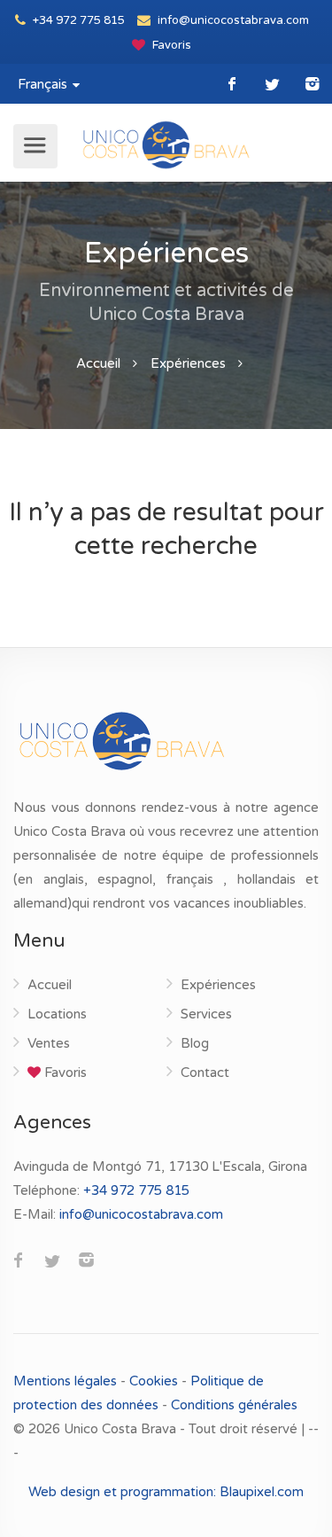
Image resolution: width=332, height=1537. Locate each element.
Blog (195, 1043)
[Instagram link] (312, 84)
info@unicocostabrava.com (232, 20)
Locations (57, 1014)
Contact (205, 1073)
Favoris (170, 45)
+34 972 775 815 (77, 20)
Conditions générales (234, 1405)
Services (206, 1014)
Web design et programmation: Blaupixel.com (166, 1492)
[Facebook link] (232, 84)
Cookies (153, 1381)
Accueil (98, 363)
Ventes (48, 1043)
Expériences (188, 363)
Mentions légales (66, 1381)
